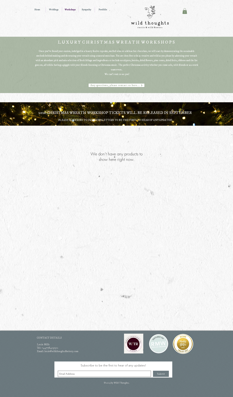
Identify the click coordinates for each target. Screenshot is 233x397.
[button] (184, 11)
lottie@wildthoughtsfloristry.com (61, 351)
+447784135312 (49, 348)
